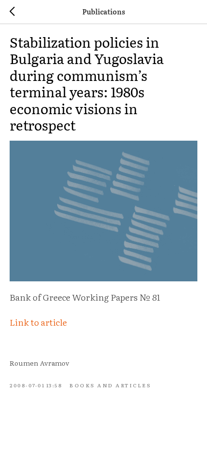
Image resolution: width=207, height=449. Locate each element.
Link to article (38, 322)
